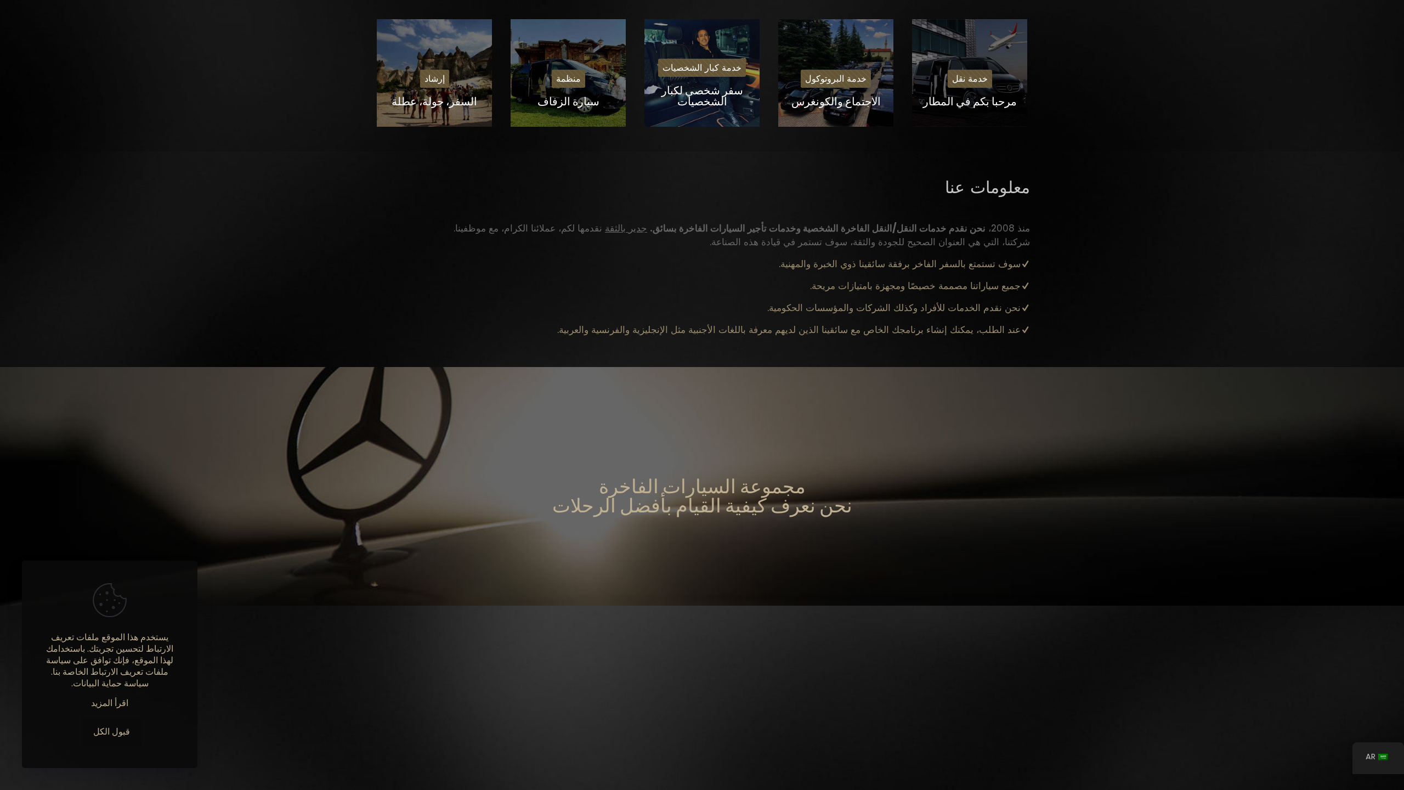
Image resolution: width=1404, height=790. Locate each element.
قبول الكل (111, 731)
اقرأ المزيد (109, 703)
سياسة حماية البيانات (111, 683)
